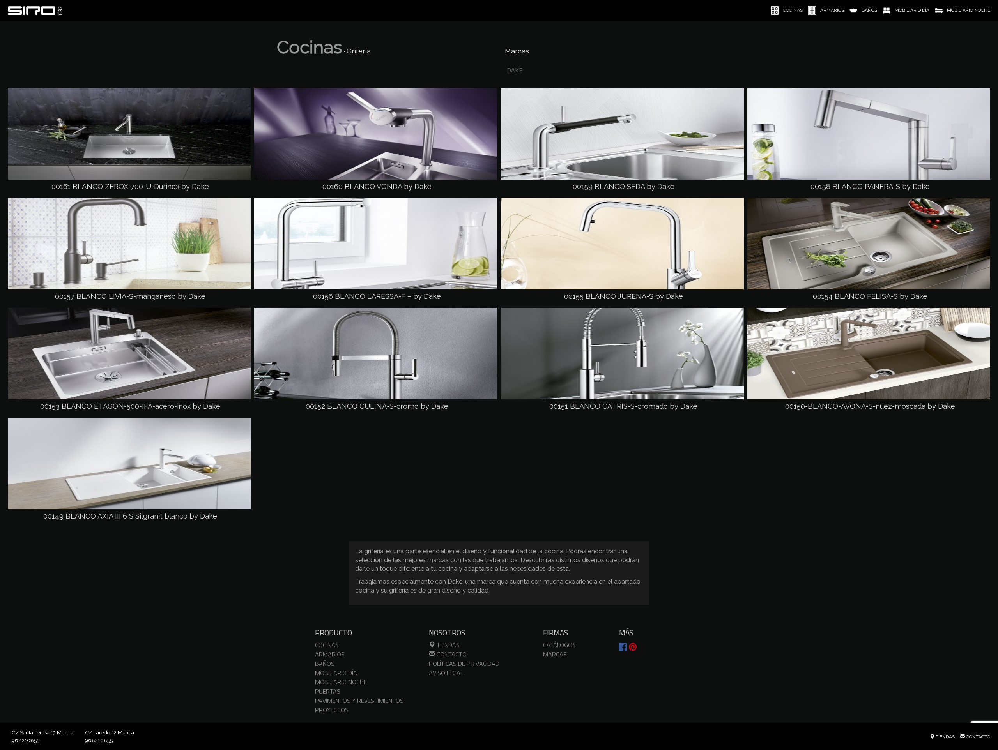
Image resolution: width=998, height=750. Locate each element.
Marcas (555, 654)
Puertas (327, 691)
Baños (324, 663)
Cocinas (309, 47)
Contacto (451, 654)
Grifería (359, 51)
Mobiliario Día (336, 673)
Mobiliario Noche (341, 681)
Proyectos (332, 710)
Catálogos (559, 644)
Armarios (330, 654)
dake (514, 70)
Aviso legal (446, 673)
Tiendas (447, 644)
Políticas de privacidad (464, 663)
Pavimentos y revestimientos (359, 700)
